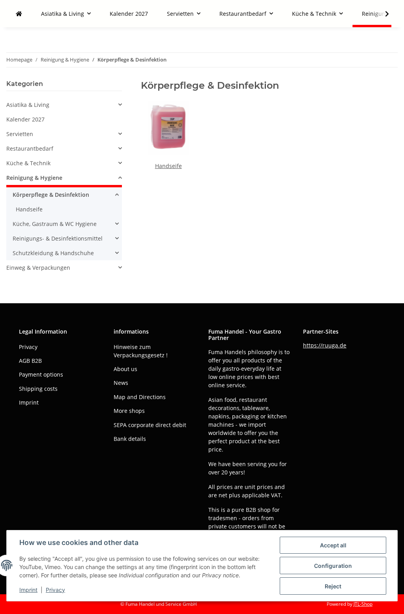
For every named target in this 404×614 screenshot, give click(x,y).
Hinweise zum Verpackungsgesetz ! (141, 351)
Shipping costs (38, 388)
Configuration (333, 565)
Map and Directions (140, 397)
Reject (333, 586)
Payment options (41, 374)
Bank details (130, 438)
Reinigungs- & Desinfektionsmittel (58, 238)
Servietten (19, 134)
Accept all (333, 545)
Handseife (168, 166)
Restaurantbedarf (29, 148)
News (121, 382)
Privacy (55, 589)
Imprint (28, 589)
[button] (381, 14)
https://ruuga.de (324, 345)
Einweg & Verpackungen (38, 267)
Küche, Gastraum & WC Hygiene (55, 224)
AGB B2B (30, 360)
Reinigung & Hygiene (34, 177)
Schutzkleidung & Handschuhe (53, 253)
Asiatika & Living (27, 104)
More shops (129, 410)
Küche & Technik (28, 163)
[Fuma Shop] (19, 13)
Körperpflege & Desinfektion (51, 194)
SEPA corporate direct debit (150, 425)
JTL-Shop (363, 604)
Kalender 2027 (25, 119)
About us (125, 369)
